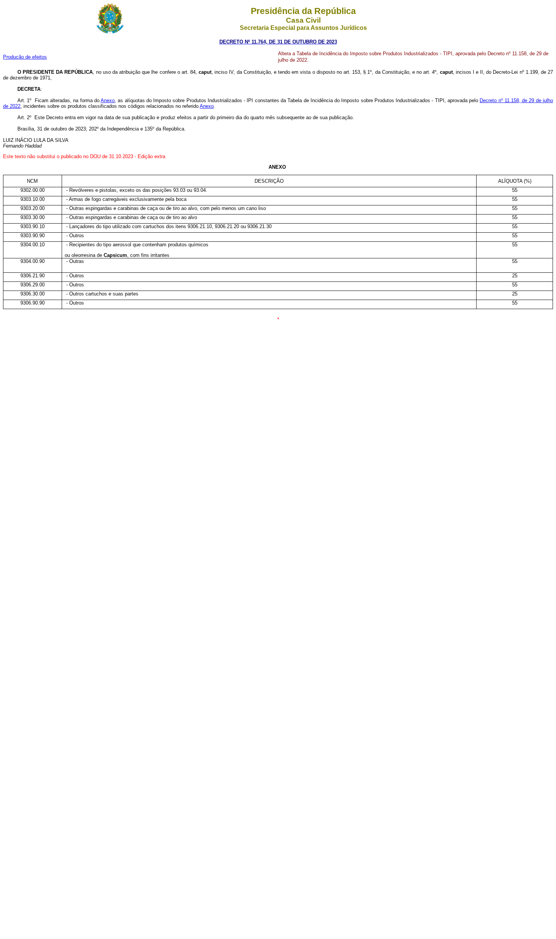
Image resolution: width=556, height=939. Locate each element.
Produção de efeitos (25, 57)
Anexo (108, 100)
